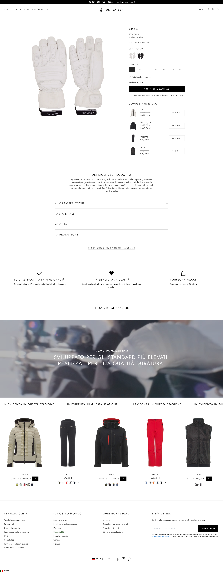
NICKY (155, 474)
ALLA (68, 474)
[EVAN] (111, 442)
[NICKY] (155, 442)
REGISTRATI (208, 528)
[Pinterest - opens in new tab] (129, 559)
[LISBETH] (24, 442)
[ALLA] (68, 442)
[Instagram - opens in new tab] (123, 559)
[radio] (132, 55)
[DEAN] (198, 442)
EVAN (111, 474)
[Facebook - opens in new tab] (118, 559)
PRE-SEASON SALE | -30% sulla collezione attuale (110, 2)
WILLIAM (144, 136)
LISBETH (24, 474)
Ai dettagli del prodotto (139, 43)
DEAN (142, 147)
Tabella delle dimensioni (142, 77)
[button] (208, 9)
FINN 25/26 (145, 122)
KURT (142, 109)
